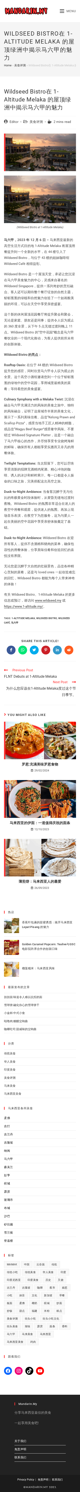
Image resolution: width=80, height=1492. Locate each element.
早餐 (62, 1295)
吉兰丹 (8, 1134)
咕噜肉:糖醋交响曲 (16, 1021)
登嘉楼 (8, 1240)
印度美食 (10, 1069)
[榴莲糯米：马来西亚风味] (11, 969)
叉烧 (60, 1280)
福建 (34, 1310)
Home (8, 65)
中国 (27, 1264)
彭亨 (7, 1175)
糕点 (59, 1310)
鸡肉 (33, 1341)
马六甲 (14, 622)
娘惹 (65, 1287)
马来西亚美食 (12, 1093)
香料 (65, 1326)
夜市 (52, 1287)
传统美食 (10, 1053)
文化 (34, 1295)
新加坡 (48, 1295)
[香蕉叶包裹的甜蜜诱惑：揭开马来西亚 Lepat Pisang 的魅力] (11, 925)
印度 (63, 1272)
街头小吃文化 (51, 1318)
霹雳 (7, 1191)
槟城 (7, 1183)
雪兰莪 (8, 1232)
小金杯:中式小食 (14, 1013)
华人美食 (10, 1061)
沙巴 (7, 1216)
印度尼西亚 (14, 1280)
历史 (48, 1280)
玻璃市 (8, 1199)
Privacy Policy (25, 1479)
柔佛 (7, 1118)
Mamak (12, 1264)
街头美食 (12, 1326)
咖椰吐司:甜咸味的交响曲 (20, 1029)
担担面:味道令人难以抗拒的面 (23, 997)
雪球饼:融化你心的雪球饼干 (21, 1005)
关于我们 (20, 1441)
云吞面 (40, 1264)
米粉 (47, 1310)
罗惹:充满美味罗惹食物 (40, 764)
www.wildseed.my (48, 601)
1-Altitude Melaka (23, 618)
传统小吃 (12, 1272)
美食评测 (20, 65)
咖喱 (40, 1287)
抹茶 (22, 1295)
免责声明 (20, 1449)
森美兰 (8, 1167)
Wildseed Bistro (46, 618)
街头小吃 (30, 1318)
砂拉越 (8, 1224)
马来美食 (10, 1085)
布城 (7, 1208)
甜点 (22, 1310)
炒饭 (9, 1310)
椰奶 (34, 1303)
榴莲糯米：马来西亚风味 (38, 968)
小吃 (9, 1295)
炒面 (59, 1303)
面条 (52, 1326)
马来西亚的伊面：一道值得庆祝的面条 (40, 823)
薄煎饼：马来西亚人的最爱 (40, 881)
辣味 (27, 1326)
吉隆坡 (8, 1142)
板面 (9, 1303)
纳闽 (7, 1150)
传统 (54, 1264)
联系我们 (20, 1457)
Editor (14, 122)
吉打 (7, 1126)
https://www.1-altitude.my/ (23, 606)
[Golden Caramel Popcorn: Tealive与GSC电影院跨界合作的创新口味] (11, 947)
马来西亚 (45, 1334)
